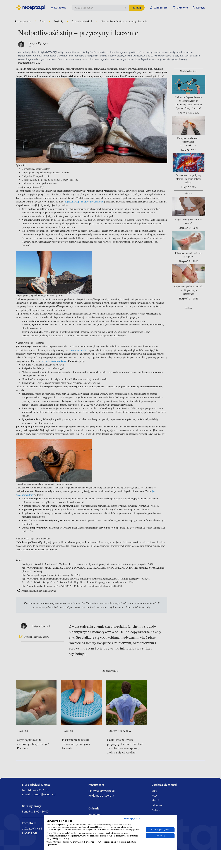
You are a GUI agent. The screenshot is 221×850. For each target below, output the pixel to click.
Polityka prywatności (132, 818)
